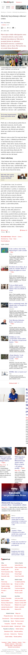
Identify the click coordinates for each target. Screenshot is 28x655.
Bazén (12, 621)
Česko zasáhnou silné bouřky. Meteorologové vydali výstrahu (18, 249)
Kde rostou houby (18, 616)
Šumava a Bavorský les (7, 602)
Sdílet (10, 28)
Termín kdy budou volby (7, 571)
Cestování (11, 360)
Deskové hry (13, 634)
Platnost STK (18, 609)
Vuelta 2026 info (19, 565)
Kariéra (19, 642)
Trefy (10, 325)
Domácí (2, 118)
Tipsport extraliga (5, 586)
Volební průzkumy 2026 (7, 567)
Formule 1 (3, 590)
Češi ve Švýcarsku (5, 605)
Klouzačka (19, 623)
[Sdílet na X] (9, 232)
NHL (2, 592)
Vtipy (10, 373)
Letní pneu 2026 (19, 598)
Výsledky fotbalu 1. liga (7, 584)
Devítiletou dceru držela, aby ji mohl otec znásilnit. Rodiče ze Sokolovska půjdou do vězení (18, 268)
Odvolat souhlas (18, 645)
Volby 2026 (4, 565)
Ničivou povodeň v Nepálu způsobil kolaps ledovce (6, 459)
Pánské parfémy (18, 636)
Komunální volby (5, 576)
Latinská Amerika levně (7, 607)
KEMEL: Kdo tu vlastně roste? (18, 372)
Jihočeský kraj (4, 238)
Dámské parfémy (18, 631)
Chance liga (4, 581)
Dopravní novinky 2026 (20, 602)
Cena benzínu (5, 618)
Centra (19, 236)
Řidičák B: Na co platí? (20, 605)
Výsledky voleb (5, 569)
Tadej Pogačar (18, 571)
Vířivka (23, 626)
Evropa (10, 292)
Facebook (4, 642)
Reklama (14, 642)
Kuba (15, 238)
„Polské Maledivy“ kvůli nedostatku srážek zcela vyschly (16, 357)
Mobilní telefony (19, 628)
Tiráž (24, 642)
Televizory (20, 634)
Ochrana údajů (8, 645)
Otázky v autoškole (19, 607)
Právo (2, 22)
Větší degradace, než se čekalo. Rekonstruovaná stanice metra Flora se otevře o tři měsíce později (20, 462)
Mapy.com (18, 613)
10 (15, 28)
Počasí (10, 254)
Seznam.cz (19, 2)
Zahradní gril (17, 626)
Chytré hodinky (8, 636)
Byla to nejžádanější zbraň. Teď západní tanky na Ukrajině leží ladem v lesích (18, 305)
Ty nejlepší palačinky (20, 581)
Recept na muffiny (19, 584)
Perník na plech (18, 592)
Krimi (10, 274)
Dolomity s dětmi (5, 609)
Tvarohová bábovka (20, 588)
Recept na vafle (18, 590)
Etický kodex (19, 644)
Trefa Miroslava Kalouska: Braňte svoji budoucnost (16, 321)
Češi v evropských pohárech (17, 618)
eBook (4, 28)
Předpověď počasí (8, 616)
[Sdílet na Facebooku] (6, 232)
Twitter (9, 642)
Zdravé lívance (18, 586)
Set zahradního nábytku (7, 626)
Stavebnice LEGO (8, 631)
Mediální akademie (9, 644)
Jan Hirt (17, 569)
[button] (14, 58)
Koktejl (10, 344)
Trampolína (7, 623)
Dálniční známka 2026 (20, 600)
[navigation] (2, 2)
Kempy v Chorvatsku (6, 598)
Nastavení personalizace (14, 647)
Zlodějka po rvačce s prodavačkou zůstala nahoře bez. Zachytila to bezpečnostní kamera (17, 339)
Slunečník (13, 623)
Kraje (10, 238)
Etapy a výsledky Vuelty (20, 567)
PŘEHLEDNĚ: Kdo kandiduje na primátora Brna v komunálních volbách (14, 504)
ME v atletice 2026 (5, 588)
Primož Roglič (18, 574)
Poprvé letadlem (5, 600)
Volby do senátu (5, 574)
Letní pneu (6, 634)
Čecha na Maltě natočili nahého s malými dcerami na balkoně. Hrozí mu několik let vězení (17, 287)
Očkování (14, 236)
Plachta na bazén (19, 621)
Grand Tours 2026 (19, 576)
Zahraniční (11, 309)
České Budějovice (5, 241)
